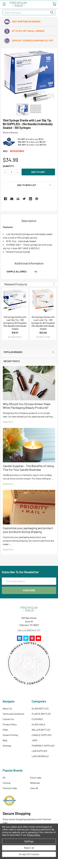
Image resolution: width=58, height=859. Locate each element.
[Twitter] (24, 198)
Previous (50, 284)
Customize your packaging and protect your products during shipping (28, 529)
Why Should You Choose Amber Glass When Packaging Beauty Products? (26, 405)
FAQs (5, 729)
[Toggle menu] (4, 4)
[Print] (18, 198)
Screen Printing (10, 735)
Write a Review (10, 132)
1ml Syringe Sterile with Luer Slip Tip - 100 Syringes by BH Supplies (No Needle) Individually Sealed (15, 323)
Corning (6, 782)
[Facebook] (5, 198)
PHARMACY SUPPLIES (43, 745)
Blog (5, 740)
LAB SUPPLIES (39, 750)
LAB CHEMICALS (40, 756)
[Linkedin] (30, 198)
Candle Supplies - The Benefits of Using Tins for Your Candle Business (28, 467)
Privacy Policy (10, 724)
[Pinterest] (36, 198)
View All (34, 788)
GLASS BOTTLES (40, 708)
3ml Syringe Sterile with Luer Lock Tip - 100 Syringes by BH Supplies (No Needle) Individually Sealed (43, 323)
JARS (34, 740)
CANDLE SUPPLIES (41, 735)
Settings (29, 841)
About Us (7, 708)
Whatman (35, 782)
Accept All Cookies (29, 854)
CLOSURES (37, 719)
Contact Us (8, 719)
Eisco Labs (35, 777)
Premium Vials (10, 788)
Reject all (29, 847)
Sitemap (7, 745)
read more (8, 421)
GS (4, 777)
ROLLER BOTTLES (41, 729)
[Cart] (54, 4)
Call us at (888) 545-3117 (29, 630)
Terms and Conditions (13, 713)
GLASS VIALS (38, 724)
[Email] (11, 198)
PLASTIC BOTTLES (41, 713)
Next (53, 284)
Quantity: (9, 166)
